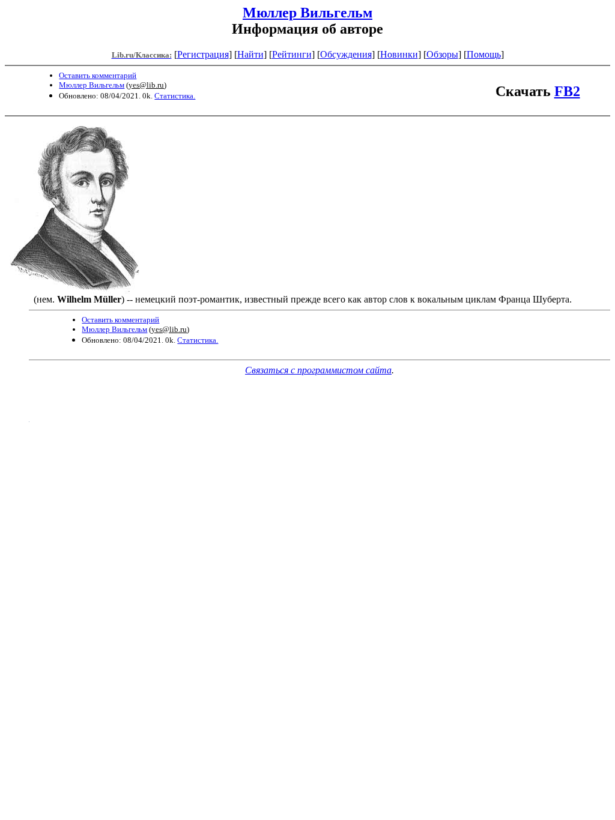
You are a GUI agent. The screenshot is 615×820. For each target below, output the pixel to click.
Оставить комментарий (97, 75)
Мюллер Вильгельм (307, 12)
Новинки (399, 54)
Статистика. (174, 95)
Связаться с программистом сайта (318, 370)
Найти (250, 54)
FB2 (567, 91)
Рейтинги (292, 54)
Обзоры (442, 54)
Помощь (484, 54)
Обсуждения (346, 54)
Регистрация (203, 54)
